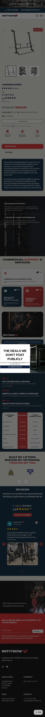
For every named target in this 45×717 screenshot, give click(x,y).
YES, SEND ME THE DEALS (15, 366)
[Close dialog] (44, 345)
